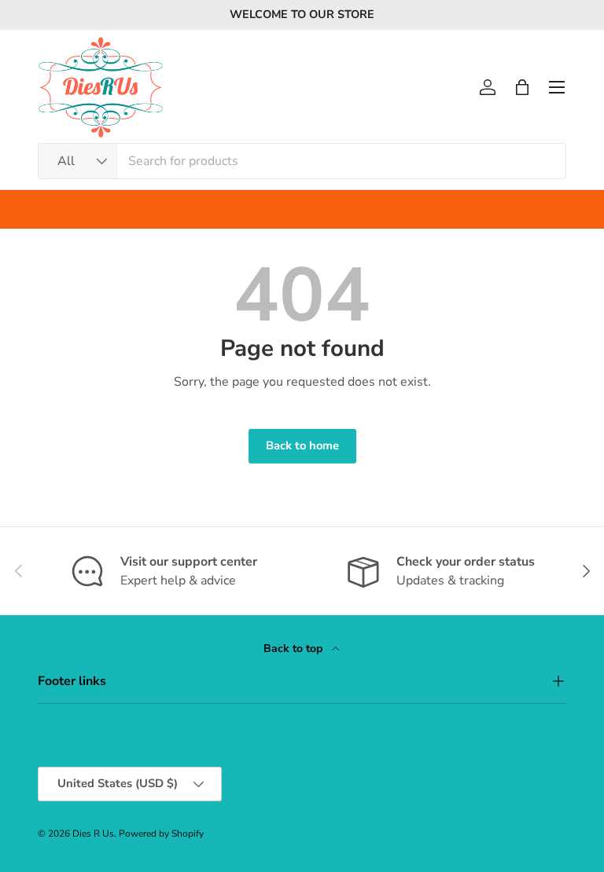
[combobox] (302, 161)
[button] (522, 87)
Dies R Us (93, 833)
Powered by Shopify (161, 833)
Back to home (302, 445)
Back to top (294, 648)
